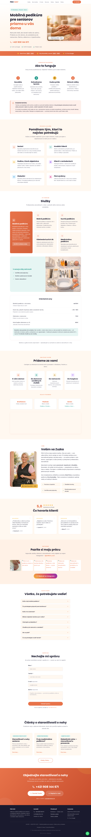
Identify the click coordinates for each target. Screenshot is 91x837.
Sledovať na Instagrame (46, 576)
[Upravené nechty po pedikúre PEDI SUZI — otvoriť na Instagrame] (15, 565)
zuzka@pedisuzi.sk (50, 798)
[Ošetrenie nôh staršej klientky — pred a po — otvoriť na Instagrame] (39, 565)
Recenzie (47, 2)
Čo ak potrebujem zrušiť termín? (31, 637)
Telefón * (30, 673)
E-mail (32, 681)
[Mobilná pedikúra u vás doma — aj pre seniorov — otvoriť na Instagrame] (51, 565)
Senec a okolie (54, 816)
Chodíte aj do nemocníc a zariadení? (32, 627)
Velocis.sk (49, 833)
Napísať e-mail (55, 793)
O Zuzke (41, 2)
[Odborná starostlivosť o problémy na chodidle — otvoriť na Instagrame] (75, 565)
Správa (33, 689)
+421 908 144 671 (21, 42)
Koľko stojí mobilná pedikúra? (30, 601)
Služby (29, 2)
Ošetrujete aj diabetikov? (29, 622)
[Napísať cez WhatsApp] (87, 833)
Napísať (57, 2)
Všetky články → (45, 760)
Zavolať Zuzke (37, 793)
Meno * (30, 665)
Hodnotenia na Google (48, 507)
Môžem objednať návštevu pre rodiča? (33, 617)
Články (62, 2)
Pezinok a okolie (55, 814)
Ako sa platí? (26, 632)
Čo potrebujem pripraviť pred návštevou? (34, 606)
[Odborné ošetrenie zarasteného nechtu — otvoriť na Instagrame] (63, 565)
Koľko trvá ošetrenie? (28, 611)
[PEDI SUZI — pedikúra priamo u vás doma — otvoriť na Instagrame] (27, 565)
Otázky (52, 2)
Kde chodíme (35, 2)
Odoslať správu (45, 704)
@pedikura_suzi (50, 555)
